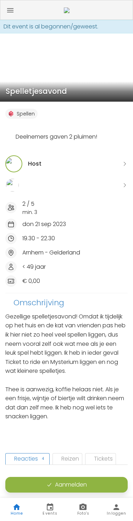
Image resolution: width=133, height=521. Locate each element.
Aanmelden (71, 484)
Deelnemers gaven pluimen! (56, 137)
